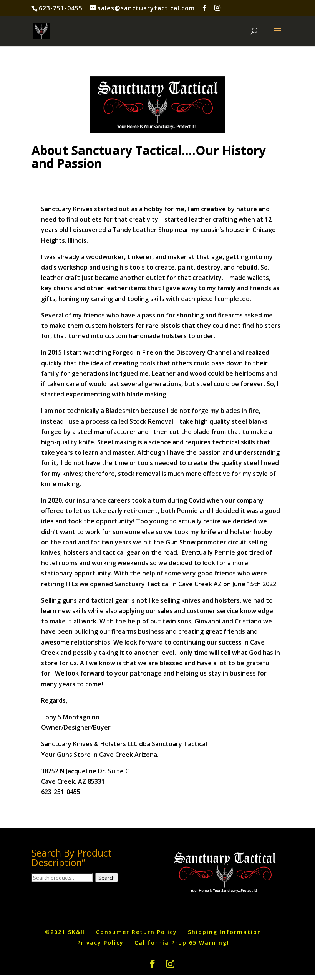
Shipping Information (225, 932)
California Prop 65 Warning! (181, 942)
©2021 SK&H (65, 932)
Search (106, 877)
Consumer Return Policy (136, 932)
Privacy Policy (100, 942)
